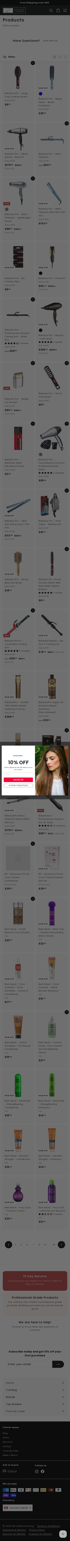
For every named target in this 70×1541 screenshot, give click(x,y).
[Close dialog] (66, 747)
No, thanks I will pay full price (18, 785)
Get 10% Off (18, 780)
